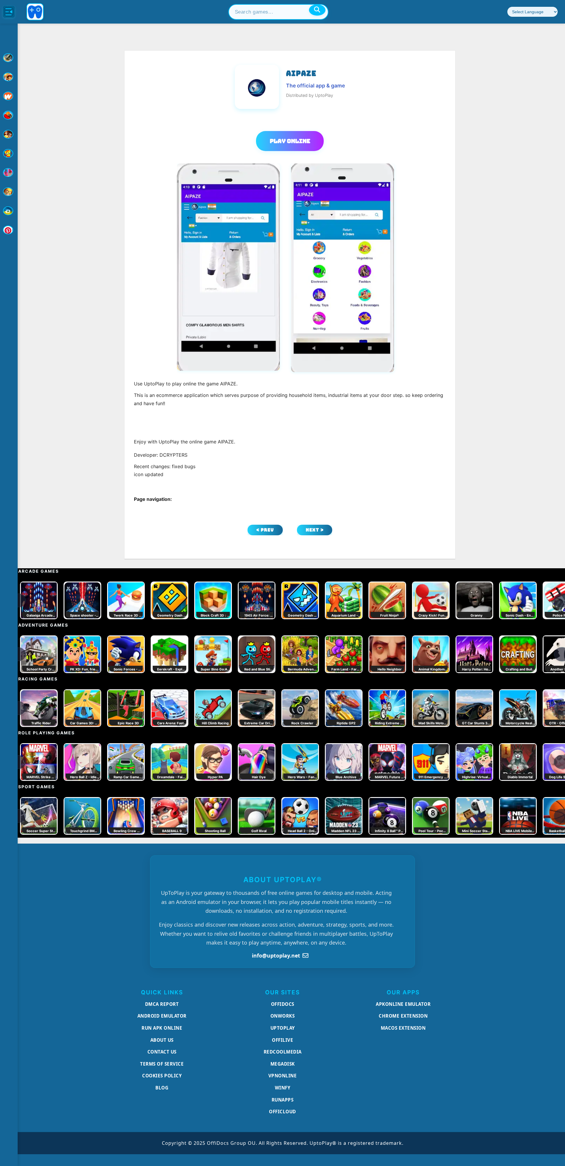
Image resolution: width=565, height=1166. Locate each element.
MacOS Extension (403, 1028)
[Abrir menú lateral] (9, 12)
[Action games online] (8, 58)
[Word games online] (8, 211)
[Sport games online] (8, 172)
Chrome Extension (403, 1016)
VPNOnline (282, 1076)
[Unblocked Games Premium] (8, 230)
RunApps (283, 1100)
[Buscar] (317, 10)
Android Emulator (162, 1016)
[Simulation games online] (8, 153)
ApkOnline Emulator (403, 1004)
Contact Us (162, 1052)
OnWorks (282, 1016)
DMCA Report (162, 1004)
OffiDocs (282, 1004)
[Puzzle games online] (8, 134)
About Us (162, 1040)
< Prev (265, 530)
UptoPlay (282, 1028)
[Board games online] (8, 96)
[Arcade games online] (8, 77)
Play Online (290, 141)
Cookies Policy (162, 1076)
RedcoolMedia (283, 1052)
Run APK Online (162, 1028)
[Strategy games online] (8, 192)
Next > (315, 530)
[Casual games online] (8, 115)
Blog (161, 1088)
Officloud (282, 1111)
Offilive (282, 1040)
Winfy (282, 1088)
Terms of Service (162, 1064)
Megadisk (282, 1064)
